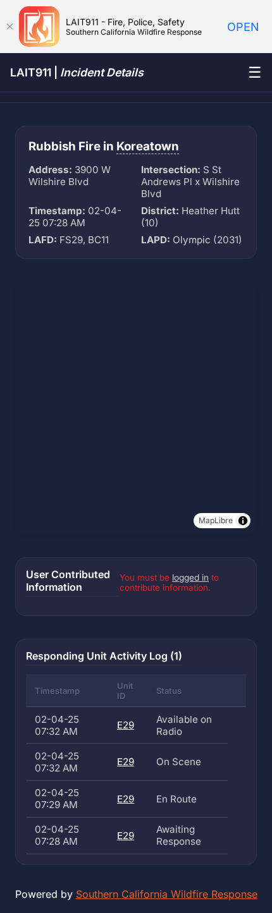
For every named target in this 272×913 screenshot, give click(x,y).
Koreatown (147, 146)
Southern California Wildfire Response (166, 894)
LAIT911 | (77, 72)
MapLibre (216, 520)
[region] (136, 408)
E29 (125, 725)
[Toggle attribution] (242, 520)
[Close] (9, 26)
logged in (190, 577)
